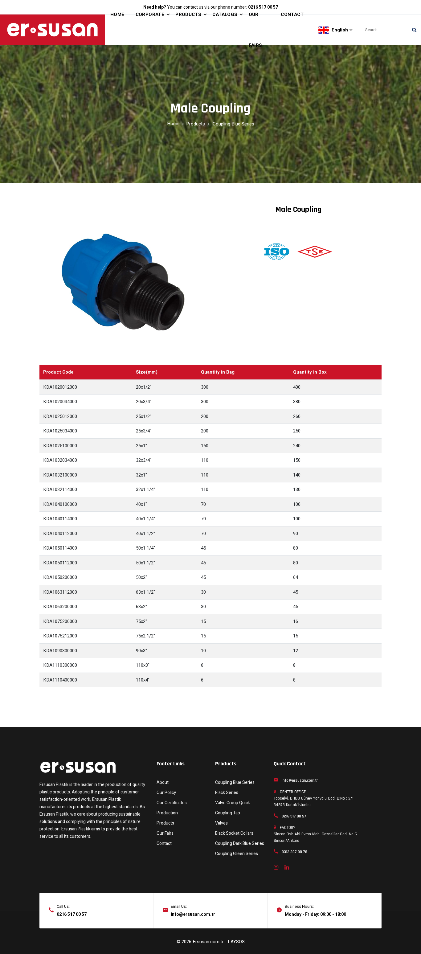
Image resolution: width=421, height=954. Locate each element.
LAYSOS (236, 941)
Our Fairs (165, 833)
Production (167, 813)
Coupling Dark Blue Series (239, 843)
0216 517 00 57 (72, 914)
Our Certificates (172, 803)
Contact (164, 843)
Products (195, 124)
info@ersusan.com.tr (193, 914)
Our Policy (166, 792)
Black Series (226, 792)
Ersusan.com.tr (209, 941)
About (163, 782)
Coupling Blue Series (233, 124)
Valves (221, 823)
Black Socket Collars (234, 833)
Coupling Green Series (236, 853)
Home (173, 123)
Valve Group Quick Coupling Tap (232, 808)
